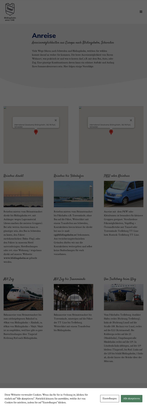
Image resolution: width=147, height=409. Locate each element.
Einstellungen (110, 398)
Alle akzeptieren (131, 398)
